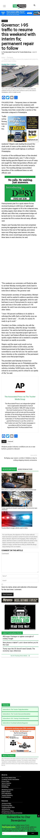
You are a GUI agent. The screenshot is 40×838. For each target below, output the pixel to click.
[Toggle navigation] (4, 6)
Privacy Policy (5, 781)
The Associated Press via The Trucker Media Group (17, 52)
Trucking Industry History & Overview (12, 813)
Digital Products (6, 791)
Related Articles (9, 469)
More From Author (25, 469)
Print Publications (6, 793)
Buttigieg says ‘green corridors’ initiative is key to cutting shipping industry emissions (20, 459)
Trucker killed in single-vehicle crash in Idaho (15, 528)
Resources (5, 801)
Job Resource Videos (8, 811)
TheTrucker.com (8, 827)
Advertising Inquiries (7, 789)
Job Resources (6, 809)
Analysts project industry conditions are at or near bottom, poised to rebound (18, 448)
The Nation (4, 20)
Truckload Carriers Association (10, 779)
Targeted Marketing (7, 795)
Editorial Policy (6, 785)
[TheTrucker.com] (18, 6)
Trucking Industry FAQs (8, 807)
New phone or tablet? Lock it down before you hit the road (19, 489)
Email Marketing (6, 797)
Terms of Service (6, 783)
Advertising (5, 787)
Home (3, 57)
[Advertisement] (20, 260)
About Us (4, 775)
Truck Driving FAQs (7, 805)
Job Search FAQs (6, 803)
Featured (10, 441)
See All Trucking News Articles (19, 655)
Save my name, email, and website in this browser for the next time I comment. (19, 588)
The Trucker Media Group (9, 777)
